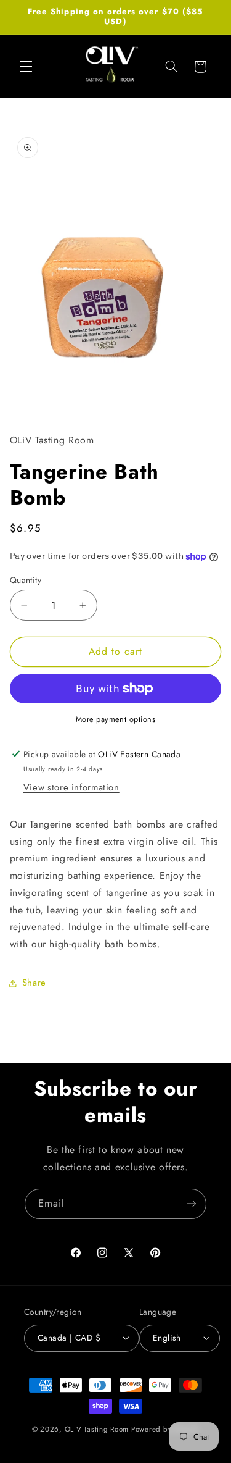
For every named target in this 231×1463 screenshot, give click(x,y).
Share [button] (34, 982)
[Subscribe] (191, 1204)
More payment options (116, 719)
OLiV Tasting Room (97, 1429)
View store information (71, 787)
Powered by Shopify (165, 1429)
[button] (26, 66)
